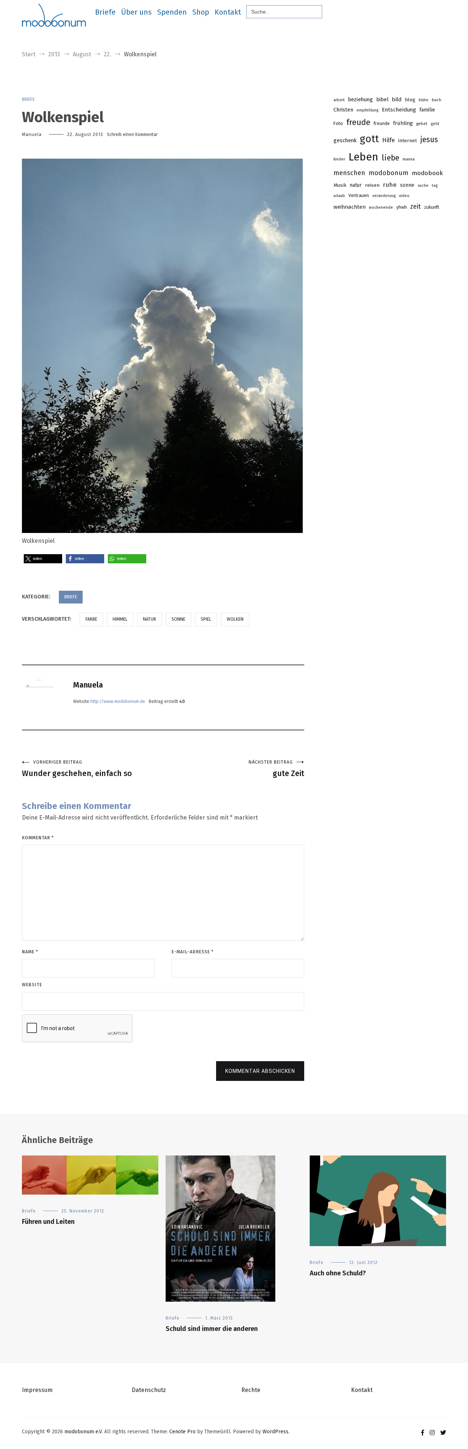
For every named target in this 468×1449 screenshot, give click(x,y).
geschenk (344, 140)
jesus (429, 139)
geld (435, 123)
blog (410, 100)
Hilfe (388, 140)
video (404, 195)
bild (396, 99)
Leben (363, 157)
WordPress (275, 1432)
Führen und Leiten (48, 1222)
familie (427, 110)
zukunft (431, 207)
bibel (382, 99)
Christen (343, 109)
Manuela (32, 134)
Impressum (37, 1389)
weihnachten (349, 207)
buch (436, 99)
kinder (339, 159)
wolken (235, 619)
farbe (91, 619)
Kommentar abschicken (260, 1071)
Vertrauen (358, 195)
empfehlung (367, 110)
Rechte (250, 1389)
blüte (424, 100)
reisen (372, 185)
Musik (339, 185)
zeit (415, 207)
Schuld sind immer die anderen (212, 1329)
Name (30, 951)
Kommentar (38, 837)
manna (409, 159)
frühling (403, 123)
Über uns (136, 12)
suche (423, 185)
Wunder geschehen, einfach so (77, 769)
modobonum (388, 173)
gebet (421, 123)
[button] (43, 558)
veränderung (384, 195)
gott (369, 139)
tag (435, 185)
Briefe (105, 12)
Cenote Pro (182, 1432)
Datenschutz (149, 1389)
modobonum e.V (83, 1432)
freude (358, 122)
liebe (390, 158)
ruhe (390, 184)
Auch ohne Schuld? (338, 1273)
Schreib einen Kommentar (132, 134)
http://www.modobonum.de (117, 701)
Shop (200, 12)
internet (407, 140)
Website (32, 984)
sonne (178, 619)
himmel (120, 619)
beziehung (360, 99)
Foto (338, 123)
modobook (427, 173)
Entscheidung (399, 109)
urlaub (339, 195)
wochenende (381, 207)
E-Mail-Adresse (192, 951)
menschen (349, 173)
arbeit (339, 100)
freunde (382, 123)
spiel (206, 619)
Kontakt (228, 12)
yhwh (401, 207)
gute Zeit (276, 769)
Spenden (172, 12)
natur (149, 619)
